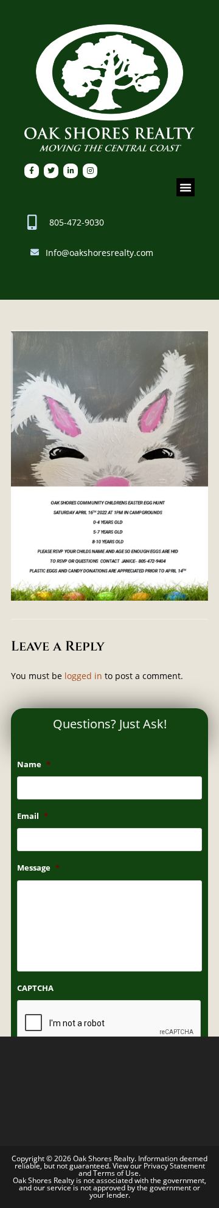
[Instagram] (90, 171)
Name (33, 764)
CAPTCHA (35, 988)
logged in (83, 676)
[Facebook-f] (31, 171)
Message (38, 868)
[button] (185, 187)
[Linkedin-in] (70, 171)
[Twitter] (51, 171)
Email (32, 816)
